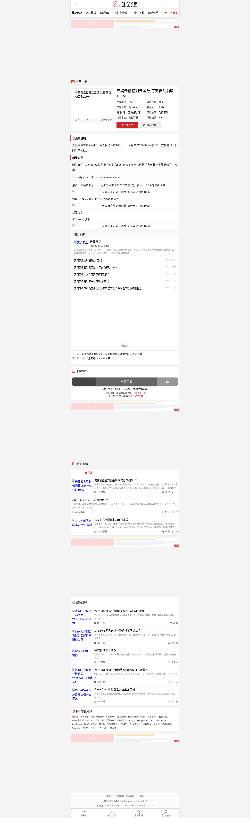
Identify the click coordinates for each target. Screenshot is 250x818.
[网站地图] (175, 4)
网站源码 (105, 12)
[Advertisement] (125, 52)
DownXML (141, 806)
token (134, 164)
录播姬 (156, 724)
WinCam (76, 728)
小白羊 (94, 728)
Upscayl (131, 720)
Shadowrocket (97, 717)
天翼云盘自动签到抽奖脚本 (88, 260)
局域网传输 (167, 724)
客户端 (103, 728)
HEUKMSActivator (136, 717)
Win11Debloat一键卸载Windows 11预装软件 (121, 669)
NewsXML (130, 806)
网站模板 (91, 12)
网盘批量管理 (90, 724)
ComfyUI (110, 717)
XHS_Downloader (157, 720)
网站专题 (130, 796)
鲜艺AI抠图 (163, 717)
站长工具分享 (170, 12)
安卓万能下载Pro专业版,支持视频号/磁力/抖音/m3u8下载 (112, 354)
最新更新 (77, 12)
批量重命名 (135, 724)
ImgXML (120, 806)
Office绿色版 (78, 720)
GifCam (89, 720)
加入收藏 (151, 125)
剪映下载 (120, 720)
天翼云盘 (95, 241)
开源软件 (99, 720)
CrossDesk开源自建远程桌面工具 (114, 689)
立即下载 (128, 125)
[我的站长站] (125, 7)
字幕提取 (147, 724)
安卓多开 (151, 717)
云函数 (76, 138)
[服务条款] (138, 396)
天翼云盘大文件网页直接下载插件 (92, 274)
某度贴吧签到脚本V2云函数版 (111, 519)
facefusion (77, 724)
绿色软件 (124, 724)
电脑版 (100, 806)
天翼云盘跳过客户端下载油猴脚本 (92, 281)
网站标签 (120, 796)
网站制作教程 (122, 12)
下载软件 (112, 728)
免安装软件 (112, 724)
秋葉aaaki (121, 717)
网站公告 (110, 796)
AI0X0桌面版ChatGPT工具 (96, 358)
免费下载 (126, 381)
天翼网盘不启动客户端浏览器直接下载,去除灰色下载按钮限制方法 (109, 288)
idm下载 (84, 717)
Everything (142, 720)
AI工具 (102, 724)
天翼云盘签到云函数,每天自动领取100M (95, 267)
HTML (151, 806)
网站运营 (153, 12)
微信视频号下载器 (105, 650)
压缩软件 (110, 720)
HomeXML (109, 806)
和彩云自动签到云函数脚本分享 (90, 500)
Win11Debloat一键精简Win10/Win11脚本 (119, 611)
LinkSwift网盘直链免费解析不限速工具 (117, 630)
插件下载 (139, 12)
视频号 (86, 728)
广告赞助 (140, 796)
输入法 (75, 717)
